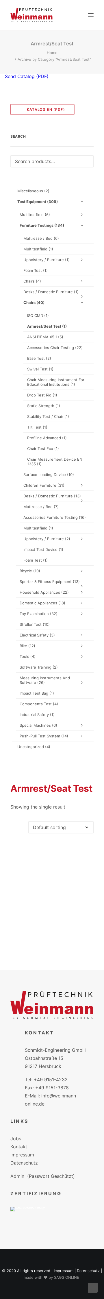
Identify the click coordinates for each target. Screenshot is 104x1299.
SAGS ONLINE (66, 1277)
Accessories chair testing (55, 347)
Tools (28, 656)
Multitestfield (35, 214)
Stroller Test (35, 624)
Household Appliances (44, 592)
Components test (39, 704)
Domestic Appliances (42, 603)
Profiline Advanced (47, 438)
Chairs (32, 281)
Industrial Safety (37, 714)
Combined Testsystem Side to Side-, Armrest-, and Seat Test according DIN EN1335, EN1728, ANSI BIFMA (52, 939)
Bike (27, 645)
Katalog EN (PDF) (44, 109)
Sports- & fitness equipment (50, 581)
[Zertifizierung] (31, 1217)
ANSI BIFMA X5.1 (45, 337)
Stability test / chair (48, 416)
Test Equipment (37, 201)
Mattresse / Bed (41, 238)
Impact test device (43, 549)
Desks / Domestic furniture (51, 291)
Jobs (15, 1138)
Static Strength (43, 405)
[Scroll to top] (93, 1287)
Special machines (38, 725)
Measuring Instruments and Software (45, 680)
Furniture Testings (42, 225)
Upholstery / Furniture (46, 259)
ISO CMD (38, 315)
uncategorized (33, 746)
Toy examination (38, 613)
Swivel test (40, 369)
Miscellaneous (33, 191)
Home (52, 52)
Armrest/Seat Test (47, 326)
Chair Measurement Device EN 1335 (54, 461)
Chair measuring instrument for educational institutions (55, 382)
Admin (17, 1176)
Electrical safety (37, 635)
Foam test (35, 270)
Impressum (22, 1155)
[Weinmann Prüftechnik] (31, 15)
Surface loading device (48, 474)
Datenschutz (24, 1163)
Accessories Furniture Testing (54, 517)
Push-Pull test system (44, 736)
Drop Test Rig (42, 395)
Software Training (39, 667)
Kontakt (18, 1146)
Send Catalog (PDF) (26, 76)
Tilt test (37, 427)
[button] (90, 15)
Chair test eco (43, 448)
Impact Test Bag (37, 693)
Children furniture (43, 485)
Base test (39, 358)
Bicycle (30, 571)
